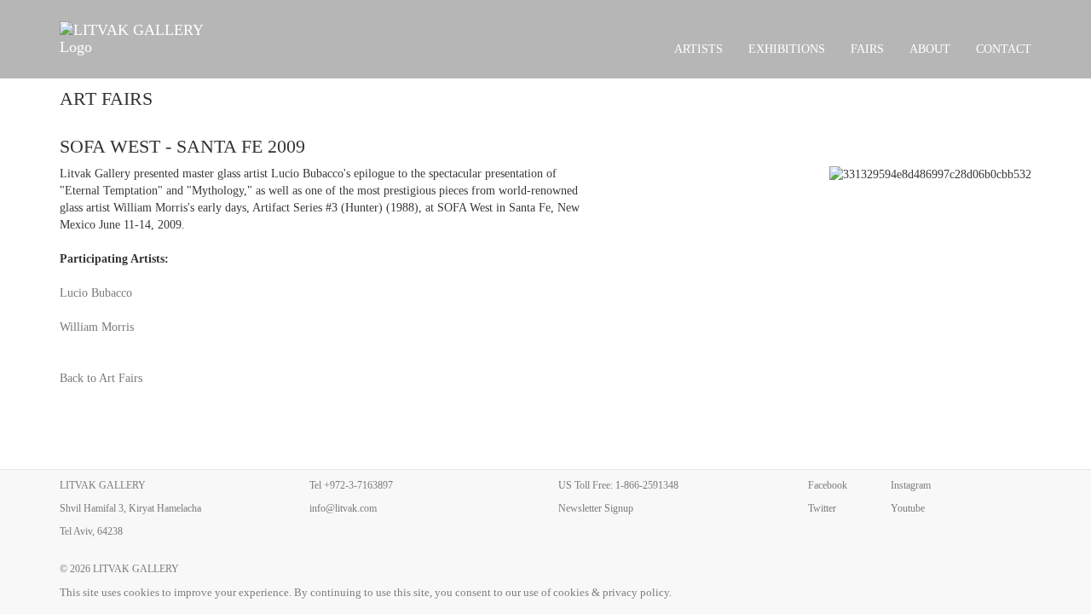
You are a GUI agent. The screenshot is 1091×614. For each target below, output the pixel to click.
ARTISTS (698, 49)
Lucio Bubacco (96, 293)
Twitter (822, 508)
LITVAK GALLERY (136, 569)
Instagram (911, 485)
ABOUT (929, 49)
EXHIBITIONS (786, 49)
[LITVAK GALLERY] (141, 38)
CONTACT (1003, 49)
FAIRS (867, 49)
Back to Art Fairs (101, 378)
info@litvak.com (343, 508)
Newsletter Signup (595, 508)
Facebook (827, 485)
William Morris (97, 327)
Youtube (908, 508)
